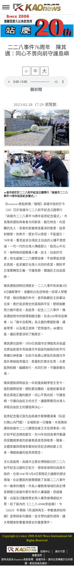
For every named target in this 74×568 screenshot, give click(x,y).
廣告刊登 (60, 551)
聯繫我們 (37, 555)
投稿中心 (45, 551)
